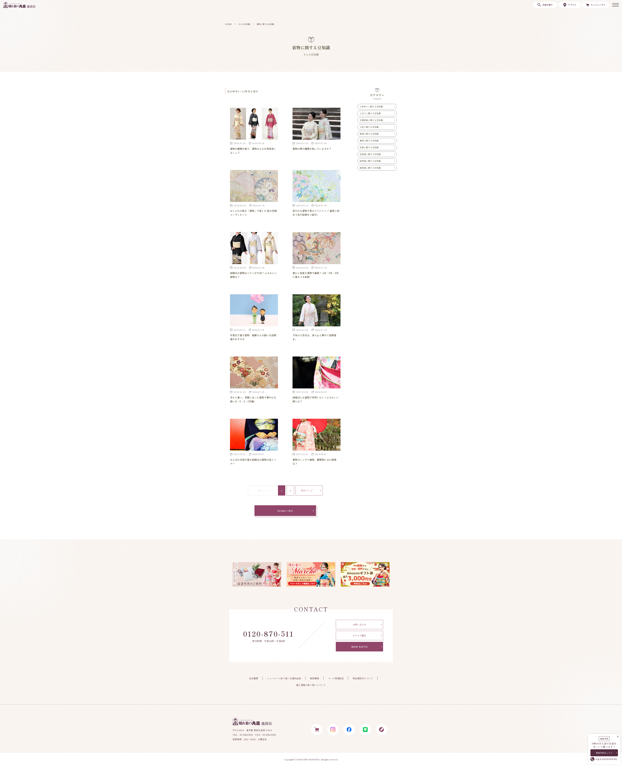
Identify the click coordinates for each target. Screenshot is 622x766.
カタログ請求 (359, 635)
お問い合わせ (359, 624)
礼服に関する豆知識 (369, 147)
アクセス (572, 4)
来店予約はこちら (604, 752)
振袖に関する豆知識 (369, 133)
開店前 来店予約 (359, 646)
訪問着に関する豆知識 (370, 161)
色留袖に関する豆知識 (370, 154)
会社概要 (253, 678)
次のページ (307, 490)
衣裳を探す (547, 4)
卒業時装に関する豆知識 (371, 120)
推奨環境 (314, 678)
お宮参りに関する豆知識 (371, 106)
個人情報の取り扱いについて (311, 685)
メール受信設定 (336, 678)
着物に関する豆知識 (369, 140)
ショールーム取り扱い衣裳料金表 (284, 678)
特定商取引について (363, 678)
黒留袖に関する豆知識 (370, 167)
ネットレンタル (598, 4)
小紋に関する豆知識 (369, 127)
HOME (228, 24)
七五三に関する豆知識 (370, 113)
